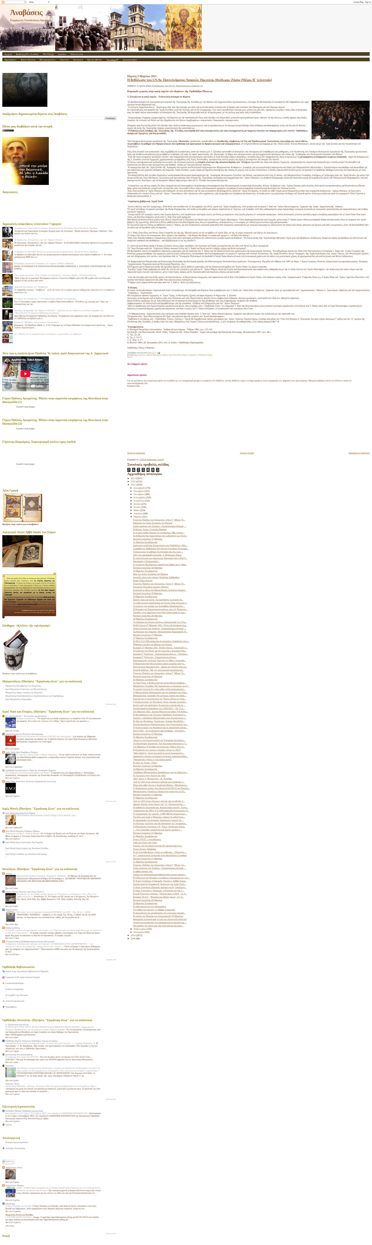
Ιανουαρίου (139, 932)
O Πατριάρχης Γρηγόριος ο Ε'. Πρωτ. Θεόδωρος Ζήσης (159, 826)
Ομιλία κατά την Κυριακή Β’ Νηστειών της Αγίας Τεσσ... (159, 884)
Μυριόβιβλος (11, 1007)
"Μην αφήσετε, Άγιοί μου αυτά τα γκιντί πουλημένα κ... (159, 753)
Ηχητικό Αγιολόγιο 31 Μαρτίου (147, 539)
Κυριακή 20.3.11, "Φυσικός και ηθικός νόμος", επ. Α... (158, 897)
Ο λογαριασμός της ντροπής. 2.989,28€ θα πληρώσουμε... (160, 814)
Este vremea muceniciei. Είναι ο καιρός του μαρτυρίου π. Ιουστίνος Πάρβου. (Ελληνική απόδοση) (55, 275)
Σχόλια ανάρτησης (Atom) (152, 459)
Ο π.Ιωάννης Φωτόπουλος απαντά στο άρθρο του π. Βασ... (160, 564)
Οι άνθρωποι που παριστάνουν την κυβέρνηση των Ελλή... (160, 536)
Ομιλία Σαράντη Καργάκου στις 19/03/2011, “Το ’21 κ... (159, 708)
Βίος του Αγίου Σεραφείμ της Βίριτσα (150, 574)
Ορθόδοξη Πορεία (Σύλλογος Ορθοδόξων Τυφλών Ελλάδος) (31, 1041)
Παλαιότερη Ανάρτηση (359, 453)
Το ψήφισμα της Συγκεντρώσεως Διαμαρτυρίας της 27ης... (160, 622)
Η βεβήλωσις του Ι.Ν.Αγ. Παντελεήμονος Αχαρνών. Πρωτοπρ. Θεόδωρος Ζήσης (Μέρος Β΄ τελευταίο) (199, 80)
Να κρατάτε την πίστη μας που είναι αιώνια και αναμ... (158, 926)
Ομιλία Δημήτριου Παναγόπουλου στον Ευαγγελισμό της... (160, 724)
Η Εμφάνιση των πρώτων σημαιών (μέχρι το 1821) (156, 750)
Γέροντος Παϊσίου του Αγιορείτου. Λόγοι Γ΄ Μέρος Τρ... (159, 673)
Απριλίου (138, 513)
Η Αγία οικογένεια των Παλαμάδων (149, 906)
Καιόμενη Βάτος (12, 928)
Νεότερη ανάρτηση (136, 453)
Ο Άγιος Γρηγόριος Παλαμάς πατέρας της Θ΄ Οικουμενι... (159, 887)
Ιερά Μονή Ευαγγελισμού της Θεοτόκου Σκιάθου (26, 848)
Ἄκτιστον (9, 1066)
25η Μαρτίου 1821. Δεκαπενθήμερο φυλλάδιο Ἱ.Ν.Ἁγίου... (160, 711)
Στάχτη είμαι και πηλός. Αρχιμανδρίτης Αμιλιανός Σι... (158, 600)
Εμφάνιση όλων (111, 704)
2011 (133, 484)
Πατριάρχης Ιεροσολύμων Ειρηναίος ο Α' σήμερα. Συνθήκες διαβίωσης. (44, 263)
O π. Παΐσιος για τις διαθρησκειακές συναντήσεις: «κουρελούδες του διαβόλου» (48, 334)
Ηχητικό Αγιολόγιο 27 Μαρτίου (147, 635)
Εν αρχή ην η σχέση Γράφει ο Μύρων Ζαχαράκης (37, 755)
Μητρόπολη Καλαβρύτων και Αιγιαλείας (23, 686)
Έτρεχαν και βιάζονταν (26, 718)
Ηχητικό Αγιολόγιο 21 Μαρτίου (147, 858)
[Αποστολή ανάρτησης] (158, 353)
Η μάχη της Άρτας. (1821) (145, 763)
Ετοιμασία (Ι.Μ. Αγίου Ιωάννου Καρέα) (22, 977)
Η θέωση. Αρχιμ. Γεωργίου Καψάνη (150, 529)
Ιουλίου (137, 504)
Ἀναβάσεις (26, 12)
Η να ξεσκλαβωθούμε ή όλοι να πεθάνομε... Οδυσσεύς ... (160, 852)
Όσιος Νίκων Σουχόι (142, 580)
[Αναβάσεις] (341, 120)
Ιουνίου (137, 507)
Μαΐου (137, 510)
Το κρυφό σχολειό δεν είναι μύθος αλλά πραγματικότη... (159, 689)
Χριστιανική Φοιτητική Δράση (18, 1054)
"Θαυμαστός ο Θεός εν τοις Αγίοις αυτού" (152, 759)
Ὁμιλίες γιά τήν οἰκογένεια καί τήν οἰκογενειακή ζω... (158, 846)
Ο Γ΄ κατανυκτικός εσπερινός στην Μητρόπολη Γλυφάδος (160, 855)
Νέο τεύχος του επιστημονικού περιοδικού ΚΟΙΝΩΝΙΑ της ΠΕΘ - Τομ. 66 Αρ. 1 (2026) (54, 912)
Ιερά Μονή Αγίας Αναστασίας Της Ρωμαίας (24, 842)
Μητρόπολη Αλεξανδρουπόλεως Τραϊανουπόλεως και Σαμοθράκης (34, 696)
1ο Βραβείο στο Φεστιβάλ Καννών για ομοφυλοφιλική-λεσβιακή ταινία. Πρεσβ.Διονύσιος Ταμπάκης (56, 251)
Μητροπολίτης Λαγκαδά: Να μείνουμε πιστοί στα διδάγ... (159, 695)
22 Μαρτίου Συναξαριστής (145, 836)
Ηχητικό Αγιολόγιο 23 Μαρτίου (147, 794)
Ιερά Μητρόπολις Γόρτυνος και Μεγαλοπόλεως (26, 689)
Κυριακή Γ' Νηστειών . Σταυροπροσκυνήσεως (154, 657)
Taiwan (8, 1125)
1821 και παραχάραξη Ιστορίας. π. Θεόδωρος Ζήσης (157, 555)
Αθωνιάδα (9, 1226)
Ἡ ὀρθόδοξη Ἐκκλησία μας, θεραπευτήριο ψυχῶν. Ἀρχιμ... (160, 807)
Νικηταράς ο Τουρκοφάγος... (146, 561)
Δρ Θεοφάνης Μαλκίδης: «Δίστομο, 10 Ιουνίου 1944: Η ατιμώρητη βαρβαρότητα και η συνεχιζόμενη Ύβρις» (51, 1086)
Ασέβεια (164, 355)
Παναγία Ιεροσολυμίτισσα (16, 1142)
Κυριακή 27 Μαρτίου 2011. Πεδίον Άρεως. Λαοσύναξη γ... (160, 647)
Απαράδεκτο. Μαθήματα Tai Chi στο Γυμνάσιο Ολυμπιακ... (161, 548)
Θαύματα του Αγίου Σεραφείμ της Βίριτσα (152, 523)
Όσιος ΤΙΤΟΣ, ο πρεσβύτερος (147, 839)
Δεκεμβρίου (139, 488)
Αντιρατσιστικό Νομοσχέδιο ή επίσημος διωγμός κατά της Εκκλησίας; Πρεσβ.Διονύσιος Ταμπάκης (55, 228)
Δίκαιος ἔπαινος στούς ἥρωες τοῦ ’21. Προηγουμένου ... (159, 804)
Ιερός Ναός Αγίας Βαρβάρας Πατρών (21, 752)
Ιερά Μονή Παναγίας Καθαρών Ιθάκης (22, 831)
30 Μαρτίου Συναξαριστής (145, 571)
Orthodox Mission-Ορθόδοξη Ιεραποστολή (24, 1111)
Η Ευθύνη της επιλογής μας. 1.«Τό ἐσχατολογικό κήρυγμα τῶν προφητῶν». (45, 299)
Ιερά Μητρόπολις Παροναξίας (18, 699)
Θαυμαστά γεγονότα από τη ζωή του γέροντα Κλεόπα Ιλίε (160, 919)
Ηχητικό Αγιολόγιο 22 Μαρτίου (147, 833)
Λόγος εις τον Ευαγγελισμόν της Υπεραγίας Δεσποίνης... (159, 740)
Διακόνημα (10, 1203)
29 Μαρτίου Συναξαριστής (145, 596)
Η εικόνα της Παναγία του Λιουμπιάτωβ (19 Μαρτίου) (158, 916)
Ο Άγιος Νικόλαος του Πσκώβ (18, 1206)
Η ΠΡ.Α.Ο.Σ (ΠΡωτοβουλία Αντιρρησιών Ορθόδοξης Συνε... (161, 641)
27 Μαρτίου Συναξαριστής (145, 638)
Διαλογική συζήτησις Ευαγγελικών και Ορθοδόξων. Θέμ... (160, 545)
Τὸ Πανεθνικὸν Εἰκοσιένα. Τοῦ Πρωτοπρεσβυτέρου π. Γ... (160, 743)
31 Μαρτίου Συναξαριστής (145, 542)
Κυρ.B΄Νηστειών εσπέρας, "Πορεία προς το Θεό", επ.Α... (160, 894)
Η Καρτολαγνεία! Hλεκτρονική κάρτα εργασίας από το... (159, 663)
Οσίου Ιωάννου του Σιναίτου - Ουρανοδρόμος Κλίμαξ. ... (159, 526)
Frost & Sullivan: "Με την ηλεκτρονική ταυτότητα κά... (158, 670)
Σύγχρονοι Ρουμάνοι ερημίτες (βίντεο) (151, 587)
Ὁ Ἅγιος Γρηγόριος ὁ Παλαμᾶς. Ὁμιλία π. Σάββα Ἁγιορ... (160, 881)
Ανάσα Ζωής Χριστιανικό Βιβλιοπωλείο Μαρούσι (26, 971)
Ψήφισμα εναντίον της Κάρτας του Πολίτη (152, 644)
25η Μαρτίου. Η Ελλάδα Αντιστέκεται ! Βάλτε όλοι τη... (159, 747)
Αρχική (8, 54)
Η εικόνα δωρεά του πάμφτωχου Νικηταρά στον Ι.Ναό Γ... (160, 558)
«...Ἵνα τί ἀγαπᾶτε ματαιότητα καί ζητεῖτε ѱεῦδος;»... (157, 830)
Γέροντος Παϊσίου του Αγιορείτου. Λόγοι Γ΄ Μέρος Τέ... (159, 520)
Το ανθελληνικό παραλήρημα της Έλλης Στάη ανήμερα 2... (160, 603)
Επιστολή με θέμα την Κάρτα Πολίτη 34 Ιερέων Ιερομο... (159, 590)
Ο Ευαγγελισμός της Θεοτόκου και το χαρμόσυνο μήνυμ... (160, 727)
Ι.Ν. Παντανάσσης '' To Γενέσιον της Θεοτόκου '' (26, 716)
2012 (133, 481)
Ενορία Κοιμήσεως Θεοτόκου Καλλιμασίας (24, 734)
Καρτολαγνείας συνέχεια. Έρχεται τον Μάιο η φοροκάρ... (159, 660)
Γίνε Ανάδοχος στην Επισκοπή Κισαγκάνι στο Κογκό (27, 773)
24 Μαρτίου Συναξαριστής (145, 769)
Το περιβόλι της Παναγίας (16, 995)
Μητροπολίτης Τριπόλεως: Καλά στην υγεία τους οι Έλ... (159, 791)
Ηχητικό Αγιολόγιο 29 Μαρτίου (147, 593)
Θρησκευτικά (11, 910)
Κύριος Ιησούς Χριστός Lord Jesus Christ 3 (24, 892)
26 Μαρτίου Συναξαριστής (145, 679)
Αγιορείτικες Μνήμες (14, 1185)
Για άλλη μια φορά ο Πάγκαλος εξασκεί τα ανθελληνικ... (159, 817)
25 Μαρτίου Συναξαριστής (145, 737)
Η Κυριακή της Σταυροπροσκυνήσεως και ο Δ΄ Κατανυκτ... (160, 609)
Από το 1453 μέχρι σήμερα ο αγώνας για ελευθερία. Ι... (159, 782)
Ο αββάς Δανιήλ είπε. (143, 871)
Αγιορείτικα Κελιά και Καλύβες (19, 1215)
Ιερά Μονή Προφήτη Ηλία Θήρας (20, 813)
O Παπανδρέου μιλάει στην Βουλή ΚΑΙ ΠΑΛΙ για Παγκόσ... (161, 788)
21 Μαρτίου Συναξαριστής (145, 862)
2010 (133, 935)
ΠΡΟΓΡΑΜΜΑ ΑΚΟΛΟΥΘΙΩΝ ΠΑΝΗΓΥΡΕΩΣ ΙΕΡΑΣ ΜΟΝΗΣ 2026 (46, 815)
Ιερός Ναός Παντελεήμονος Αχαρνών (183, 355)
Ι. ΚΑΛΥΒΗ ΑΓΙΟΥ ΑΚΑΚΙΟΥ (18, 1217)
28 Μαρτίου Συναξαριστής (145, 619)
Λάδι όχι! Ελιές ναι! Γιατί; (145, 842)
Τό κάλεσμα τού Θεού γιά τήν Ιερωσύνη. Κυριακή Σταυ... (160, 651)
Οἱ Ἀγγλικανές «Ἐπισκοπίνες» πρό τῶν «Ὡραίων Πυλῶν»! (38, 240)
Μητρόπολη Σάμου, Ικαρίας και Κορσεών (23, 692)
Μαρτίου (138, 516)
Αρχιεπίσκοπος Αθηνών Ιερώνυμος (147, 355)
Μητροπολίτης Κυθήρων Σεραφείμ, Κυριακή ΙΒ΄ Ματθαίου (41, 876)
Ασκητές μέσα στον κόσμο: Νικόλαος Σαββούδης (156, 577)
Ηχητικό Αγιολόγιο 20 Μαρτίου (147, 900)
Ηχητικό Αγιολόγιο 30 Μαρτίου (147, 568)
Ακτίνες (8, 873)
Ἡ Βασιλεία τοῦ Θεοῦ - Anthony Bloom (22, 833)
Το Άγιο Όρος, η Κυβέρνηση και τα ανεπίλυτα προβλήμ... (159, 683)
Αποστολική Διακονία (14, 1001)
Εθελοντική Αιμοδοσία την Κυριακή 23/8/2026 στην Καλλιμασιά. (44, 736)
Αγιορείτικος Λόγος (13, 1167)
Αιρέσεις (62, 54)
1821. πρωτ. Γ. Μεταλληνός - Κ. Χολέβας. (152, 779)
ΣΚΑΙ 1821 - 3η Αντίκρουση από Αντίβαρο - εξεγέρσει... (159, 731)
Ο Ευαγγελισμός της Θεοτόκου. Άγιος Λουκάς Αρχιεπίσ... (160, 702)
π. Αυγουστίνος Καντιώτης (16, 1024)
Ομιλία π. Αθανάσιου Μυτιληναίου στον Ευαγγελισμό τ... (160, 718)
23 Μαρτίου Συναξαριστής (145, 798)
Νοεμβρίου (139, 491)
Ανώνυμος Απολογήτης (15, 1148)
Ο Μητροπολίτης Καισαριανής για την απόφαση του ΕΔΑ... (160, 692)
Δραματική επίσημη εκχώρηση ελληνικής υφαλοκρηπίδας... (160, 756)
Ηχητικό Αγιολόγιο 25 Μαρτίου (147, 734)
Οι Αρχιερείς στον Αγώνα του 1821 (149, 775)
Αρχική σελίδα (247, 453)
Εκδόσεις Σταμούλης (14, 989)
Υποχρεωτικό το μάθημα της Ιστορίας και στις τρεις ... (158, 552)
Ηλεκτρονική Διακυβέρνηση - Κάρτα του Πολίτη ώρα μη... (160, 667)
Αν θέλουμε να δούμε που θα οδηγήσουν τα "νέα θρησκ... (160, 823)
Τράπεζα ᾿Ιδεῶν (12, 1084)
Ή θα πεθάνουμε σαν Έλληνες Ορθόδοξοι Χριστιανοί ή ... (160, 715)
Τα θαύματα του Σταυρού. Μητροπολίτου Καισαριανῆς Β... (160, 631)
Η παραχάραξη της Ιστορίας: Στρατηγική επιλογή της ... (158, 820)
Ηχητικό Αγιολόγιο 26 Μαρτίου (147, 676)
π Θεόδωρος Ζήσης (205, 355)
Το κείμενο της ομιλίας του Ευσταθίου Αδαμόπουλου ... (159, 606)
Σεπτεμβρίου (140, 497)
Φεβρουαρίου (140, 929)
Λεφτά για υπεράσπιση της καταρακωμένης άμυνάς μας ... (160, 922)
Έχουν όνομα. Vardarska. (144, 849)
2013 (133, 478)
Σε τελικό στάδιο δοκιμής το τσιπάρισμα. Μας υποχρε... (159, 532)
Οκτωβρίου (139, 494)
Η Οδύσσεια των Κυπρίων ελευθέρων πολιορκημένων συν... (161, 878)
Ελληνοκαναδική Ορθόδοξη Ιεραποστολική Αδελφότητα (29, 941)
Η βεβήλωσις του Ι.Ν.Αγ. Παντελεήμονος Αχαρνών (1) (177, 86)
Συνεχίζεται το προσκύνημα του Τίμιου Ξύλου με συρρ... (159, 699)
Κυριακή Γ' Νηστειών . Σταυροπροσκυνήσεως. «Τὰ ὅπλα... (160, 654)
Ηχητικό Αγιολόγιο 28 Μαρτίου (147, 616)
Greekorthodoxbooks (14, 983)
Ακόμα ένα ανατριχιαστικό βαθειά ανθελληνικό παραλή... (159, 874)
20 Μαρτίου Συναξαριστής (145, 903)
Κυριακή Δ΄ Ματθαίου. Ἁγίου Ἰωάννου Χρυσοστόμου (36, 322)
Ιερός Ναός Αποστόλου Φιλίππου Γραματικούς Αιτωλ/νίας (30, 781)
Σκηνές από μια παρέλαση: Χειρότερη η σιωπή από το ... (159, 705)
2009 (133, 938)
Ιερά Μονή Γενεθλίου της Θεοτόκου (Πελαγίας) (26, 854)
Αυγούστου (139, 500)
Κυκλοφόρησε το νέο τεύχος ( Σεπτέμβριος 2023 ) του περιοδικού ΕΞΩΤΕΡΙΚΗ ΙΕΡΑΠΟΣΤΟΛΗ (46, 1113)
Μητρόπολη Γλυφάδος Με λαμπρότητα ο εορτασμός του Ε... (161, 686)
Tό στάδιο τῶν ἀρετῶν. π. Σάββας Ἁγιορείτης (154, 910)
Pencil (129, 357)
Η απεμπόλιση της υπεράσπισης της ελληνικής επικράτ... (159, 913)
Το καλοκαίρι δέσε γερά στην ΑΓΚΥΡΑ (22, 1057)
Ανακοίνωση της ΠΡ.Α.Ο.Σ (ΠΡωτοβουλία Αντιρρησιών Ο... (161, 810)
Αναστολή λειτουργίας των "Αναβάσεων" (31, 287)
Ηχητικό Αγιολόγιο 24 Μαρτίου (147, 766)
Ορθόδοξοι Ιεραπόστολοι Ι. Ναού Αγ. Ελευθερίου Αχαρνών (30, 770)
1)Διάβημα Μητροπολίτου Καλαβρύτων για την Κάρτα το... (160, 772)
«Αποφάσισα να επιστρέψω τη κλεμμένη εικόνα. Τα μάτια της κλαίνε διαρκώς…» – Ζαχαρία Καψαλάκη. (49, 1043)
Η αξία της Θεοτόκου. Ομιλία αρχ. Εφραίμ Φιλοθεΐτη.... (159, 721)
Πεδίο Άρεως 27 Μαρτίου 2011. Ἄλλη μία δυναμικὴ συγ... (160, 625)
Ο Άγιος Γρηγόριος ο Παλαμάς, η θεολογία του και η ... (158, 890)
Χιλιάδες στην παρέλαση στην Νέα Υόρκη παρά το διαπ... (159, 612)
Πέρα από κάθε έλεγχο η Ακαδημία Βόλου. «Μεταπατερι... (160, 785)
